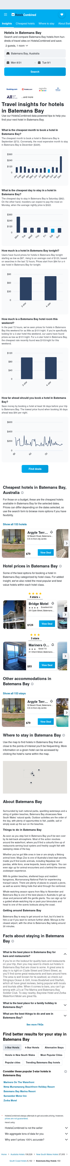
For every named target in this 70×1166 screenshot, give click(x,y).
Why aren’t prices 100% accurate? (24, 1139)
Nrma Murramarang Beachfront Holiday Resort (29, 1086)
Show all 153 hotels (15, 524)
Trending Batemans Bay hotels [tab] (43, 1062)
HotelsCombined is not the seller (23, 1128)
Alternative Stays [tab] (54, 1047)
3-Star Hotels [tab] (12, 1047)
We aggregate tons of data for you (24, 1134)
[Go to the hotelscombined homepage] (23, 14)
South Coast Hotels (18, 1160)
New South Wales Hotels (47, 1154)
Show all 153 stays (14, 693)
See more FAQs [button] (35, 1024)
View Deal (45, 552)
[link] (35, 469)
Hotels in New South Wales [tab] (20, 1055)
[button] (5, 14)
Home (4, 1154)
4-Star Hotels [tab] (32, 1047)
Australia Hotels (18, 1154)
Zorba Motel (10, 1100)
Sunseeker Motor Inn (15, 1095)
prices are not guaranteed (16, 1118)
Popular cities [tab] (12, 1062)
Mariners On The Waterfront (19, 1082)
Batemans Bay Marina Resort (20, 1091)
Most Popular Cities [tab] (51, 1055)
